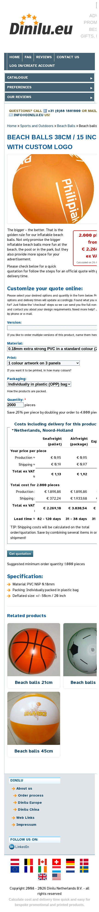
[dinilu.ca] (42, 862)
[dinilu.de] (70, 862)
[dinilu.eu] (14, 869)
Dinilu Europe (30, 802)
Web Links (25, 818)
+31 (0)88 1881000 (64, 111)
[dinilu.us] (56, 877)
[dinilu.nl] (70, 869)
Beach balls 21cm (33, 682)
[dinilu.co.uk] (42, 877)
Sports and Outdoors (36, 126)
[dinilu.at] (14, 862)
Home (14, 57)
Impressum (26, 825)
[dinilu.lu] (56, 869)
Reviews (44, 57)
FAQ (28, 57)
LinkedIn (22, 847)
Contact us (68, 57)
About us (24, 788)
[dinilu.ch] (56, 862)
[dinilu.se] (84, 869)
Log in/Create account (32, 66)
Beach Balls (66, 126)
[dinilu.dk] (84, 862)
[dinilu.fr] (28, 869)
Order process (31, 795)
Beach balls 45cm (34, 751)
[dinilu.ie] (42, 869)
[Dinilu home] (41, 24)
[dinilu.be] (28, 862)
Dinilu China (28, 809)
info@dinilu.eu (28, 115)
